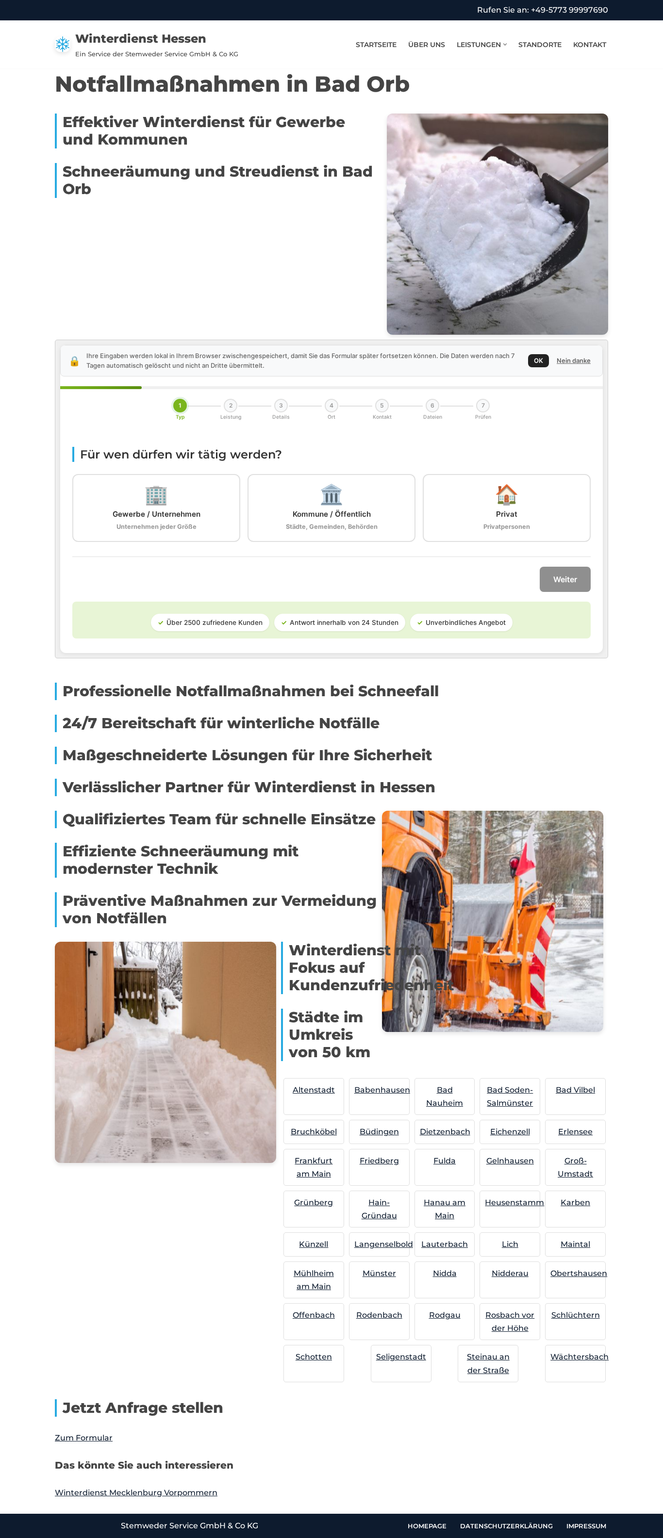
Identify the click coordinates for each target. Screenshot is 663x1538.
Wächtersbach (579, 1356)
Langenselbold (383, 1244)
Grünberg (313, 1202)
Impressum (586, 1526)
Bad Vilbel (575, 1090)
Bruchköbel (314, 1131)
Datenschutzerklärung (506, 1526)
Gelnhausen (510, 1160)
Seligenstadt (401, 1356)
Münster (379, 1273)
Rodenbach (379, 1315)
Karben (575, 1202)
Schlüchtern (575, 1315)
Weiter (565, 579)
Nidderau (510, 1273)
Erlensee (575, 1131)
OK (538, 360)
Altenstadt (314, 1090)
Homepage (427, 1526)
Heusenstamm (514, 1202)
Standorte (540, 44)
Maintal (575, 1244)
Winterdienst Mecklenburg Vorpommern (136, 1492)
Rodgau (445, 1315)
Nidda (445, 1273)
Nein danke (574, 360)
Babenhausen (382, 1090)
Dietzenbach (445, 1131)
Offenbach (314, 1315)
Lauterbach (444, 1244)
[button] (505, 44)
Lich (510, 1244)
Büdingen (379, 1131)
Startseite (376, 44)
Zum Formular (84, 1437)
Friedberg (379, 1160)
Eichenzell (510, 1131)
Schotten (314, 1356)
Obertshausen (578, 1273)
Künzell (313, 1244)
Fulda (444, 1160)
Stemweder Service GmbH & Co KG (189, 1525)
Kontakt (589, 44)
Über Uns (426, 44)
